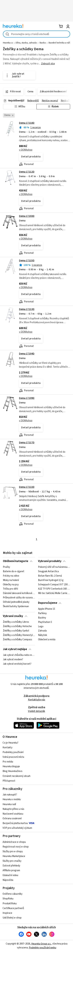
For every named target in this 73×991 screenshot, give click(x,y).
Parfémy (42, 613)
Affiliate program (11, 870)
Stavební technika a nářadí (60, 42)
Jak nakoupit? (10, 794)
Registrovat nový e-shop (16, 847)
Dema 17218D (26, 123)
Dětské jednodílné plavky (16, 602)
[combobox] (36, 34)
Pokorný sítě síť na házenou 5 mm (54, 567)
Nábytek (42, 635)
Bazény (42, 617)
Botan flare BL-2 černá (50, 576)
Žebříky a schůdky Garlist (16, 630)
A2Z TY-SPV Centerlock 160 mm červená (54, 589)
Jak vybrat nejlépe (15, 649)
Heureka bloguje (11, 766)
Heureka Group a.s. (41, 944)
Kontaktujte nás (36, 699)
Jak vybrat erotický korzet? (17, 664)
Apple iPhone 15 (46, 609)
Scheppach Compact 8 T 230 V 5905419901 (54, 584)
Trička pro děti (10, 589)
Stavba (42, 42)
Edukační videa (10, 875)
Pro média (8, 761)
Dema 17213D (26, 309)
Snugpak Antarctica (48, 571)
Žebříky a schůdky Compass (17, 639)
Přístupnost (9, 781)
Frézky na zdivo (11, 576)
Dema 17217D (26, 442)
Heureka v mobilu (12, 799)
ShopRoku (8, 898)
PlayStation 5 (45, 622)
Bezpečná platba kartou (15, 823)
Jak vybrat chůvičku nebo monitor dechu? (19, 655)
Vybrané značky (13, 616)
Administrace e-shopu (14, 842)
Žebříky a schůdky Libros (16, 622)
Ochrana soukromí (12, 818)
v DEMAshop (25, 150)
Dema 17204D (26, 353)
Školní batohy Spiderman (16, 606)
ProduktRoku (10, 903)
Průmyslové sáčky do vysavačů (19, 598)
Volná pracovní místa (13, 757)
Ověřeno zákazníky (12, 894)
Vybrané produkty (49, 561)
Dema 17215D (26, 260)
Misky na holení (11, 580)
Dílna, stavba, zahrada (26, 42)
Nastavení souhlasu (13, 814)
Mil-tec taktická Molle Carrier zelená (54, 593)
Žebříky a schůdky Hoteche (17, 626)
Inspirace (7, 913)
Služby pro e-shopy (13, 851)
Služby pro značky (12, 861)
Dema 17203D (26, 216)
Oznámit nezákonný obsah (16, 776)
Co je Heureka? (10, 743)
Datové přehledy (11, 865)
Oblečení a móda (46, 639)
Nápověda (8, 880)
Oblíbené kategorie (15, 561)
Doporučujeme (47, 603)
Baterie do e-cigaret (13, 571)
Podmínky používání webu (42, 947)
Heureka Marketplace (14, 856)
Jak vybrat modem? (13, 659)
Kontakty (7, 747)
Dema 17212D (26, 172)
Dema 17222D (26, 487)
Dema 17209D (26, 398)
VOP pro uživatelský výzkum (17, 828)
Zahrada (42, 630)
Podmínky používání (13, 752)
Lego (40, 626)
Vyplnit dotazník (36, 711)
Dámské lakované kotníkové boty (19, 593)
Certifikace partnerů (13, 908)
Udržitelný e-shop (12, 918)
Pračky (6, 567)
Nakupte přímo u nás (13, 809)
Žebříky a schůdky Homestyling (19, 635)
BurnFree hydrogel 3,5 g (50, 580)
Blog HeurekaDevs (12, 771)
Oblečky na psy (11, 584)
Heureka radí (9, 804)
